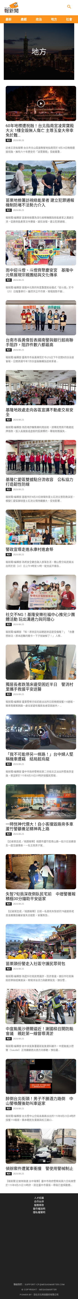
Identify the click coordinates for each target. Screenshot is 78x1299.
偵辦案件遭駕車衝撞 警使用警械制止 (39, 1168)
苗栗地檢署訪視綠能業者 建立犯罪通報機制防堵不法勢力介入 (40, 202)
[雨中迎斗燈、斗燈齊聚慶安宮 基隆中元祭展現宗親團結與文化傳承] (41, 247)
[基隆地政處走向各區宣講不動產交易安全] (41, 387)
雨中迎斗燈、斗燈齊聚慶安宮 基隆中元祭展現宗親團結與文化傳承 (39, 272)
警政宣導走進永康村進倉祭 (29, 549)
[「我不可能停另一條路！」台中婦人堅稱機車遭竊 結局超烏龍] (41, 732)
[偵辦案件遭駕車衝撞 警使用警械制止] (41, 1146)
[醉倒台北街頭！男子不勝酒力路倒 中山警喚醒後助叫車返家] (41, 1076)
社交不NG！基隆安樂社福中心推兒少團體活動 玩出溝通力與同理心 (40, 617)
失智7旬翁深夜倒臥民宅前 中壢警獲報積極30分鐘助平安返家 (41, 896)
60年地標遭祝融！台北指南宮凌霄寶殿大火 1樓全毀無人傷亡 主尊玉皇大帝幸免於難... (40, 130)
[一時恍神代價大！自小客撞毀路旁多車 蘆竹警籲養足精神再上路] (41, 801)
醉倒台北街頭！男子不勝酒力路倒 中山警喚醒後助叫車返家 (39, 1101)
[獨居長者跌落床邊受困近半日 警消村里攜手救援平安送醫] (41, 662)
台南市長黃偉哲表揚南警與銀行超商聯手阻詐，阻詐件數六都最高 (39, 342)
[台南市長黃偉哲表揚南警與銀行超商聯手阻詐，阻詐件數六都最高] (41, 317)
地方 (9, 140)
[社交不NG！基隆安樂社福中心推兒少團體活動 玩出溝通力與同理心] (41, 592)
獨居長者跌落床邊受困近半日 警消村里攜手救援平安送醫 (39, 686)
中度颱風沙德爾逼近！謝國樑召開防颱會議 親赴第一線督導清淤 (39, 1031)
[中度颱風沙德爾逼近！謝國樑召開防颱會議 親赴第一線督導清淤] (41, 1006)
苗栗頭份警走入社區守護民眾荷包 (35, 963)
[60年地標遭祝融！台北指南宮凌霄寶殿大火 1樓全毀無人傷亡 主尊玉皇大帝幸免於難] (41, 103)
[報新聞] (11, 7)
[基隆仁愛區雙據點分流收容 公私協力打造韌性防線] (41, 457)
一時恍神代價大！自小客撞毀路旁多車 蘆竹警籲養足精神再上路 (39, 826)
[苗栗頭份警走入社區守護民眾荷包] (41, 941)
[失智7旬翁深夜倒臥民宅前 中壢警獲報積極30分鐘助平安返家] (41, 871)
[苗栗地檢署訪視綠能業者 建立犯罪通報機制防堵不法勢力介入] (41, 178)
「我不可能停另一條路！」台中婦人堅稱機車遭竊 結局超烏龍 (39, 756)
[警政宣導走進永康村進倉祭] (41, 527)
